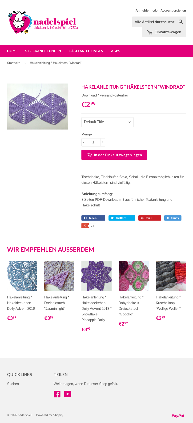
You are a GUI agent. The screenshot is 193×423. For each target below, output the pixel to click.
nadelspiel (25, 415)
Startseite (13, 63)
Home (12, 51)
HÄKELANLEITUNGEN (86, 51)
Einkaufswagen (167, 31)
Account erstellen (173, 10)
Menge (86, 134)
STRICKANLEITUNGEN (43, 51)
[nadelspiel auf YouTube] (67, 396)
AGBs (115, 51)
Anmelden (143, 10)
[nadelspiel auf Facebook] (57, 396)
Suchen (13, 384)
